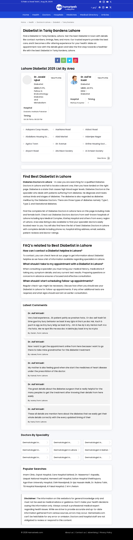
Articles (105, 14)
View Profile (56, 78)
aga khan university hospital (37, 482)
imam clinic (29, 474)
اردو (94, 8)
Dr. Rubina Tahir (99, 482)
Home (26, 14)
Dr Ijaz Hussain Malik (80, 482)
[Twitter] (69, 60)
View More (101, 158)
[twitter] (111, 2)
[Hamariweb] (66, 7)
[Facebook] (57, 60)
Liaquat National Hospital (35, 478)
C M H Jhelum (72, 486)
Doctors (46, 14)
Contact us (80, 532)
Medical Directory (89, 14)
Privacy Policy (106, 532)
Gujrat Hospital (43, 474)
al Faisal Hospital (55, 486)
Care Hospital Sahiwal (63, 474)
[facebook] (100, 2)
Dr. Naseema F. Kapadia (87, 474)
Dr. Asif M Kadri (86, 78)
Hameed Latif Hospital (60, 478)
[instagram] (75, 60)
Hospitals (58, 14)
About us (69, 532)
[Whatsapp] (63, 60)
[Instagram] (103, 2)
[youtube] (107, 2)
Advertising (93, 532)
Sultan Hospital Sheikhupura (86, 478)
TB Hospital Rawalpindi (34, 486)
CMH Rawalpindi (61, 482)
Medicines (71, 14)
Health (35, 14)
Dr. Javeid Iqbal (39, 78)
